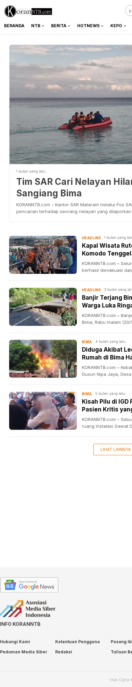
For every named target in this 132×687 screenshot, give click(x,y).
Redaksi (63, 651)
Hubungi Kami (15, 641)
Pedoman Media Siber (23, 651)
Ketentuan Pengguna (77, 641)
